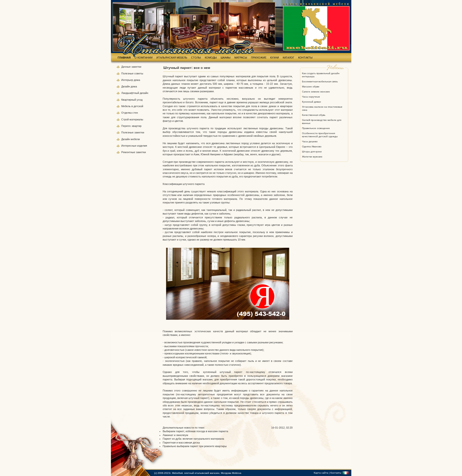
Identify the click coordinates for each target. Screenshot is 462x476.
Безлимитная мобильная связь (320, 81)
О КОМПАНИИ (144, 57)
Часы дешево (310, 141)
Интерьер (127, 79)
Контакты (335, 472)
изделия (142, 145)
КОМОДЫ (211, 57)
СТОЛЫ (196, 57)
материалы (136, 119)
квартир (136, 125)
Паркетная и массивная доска (181, 442)
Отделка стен (129, 112)
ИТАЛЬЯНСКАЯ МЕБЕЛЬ (171, 57)
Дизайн (126, 86)
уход (139, 99)
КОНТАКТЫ (305, 57)
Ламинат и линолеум (175, 435)
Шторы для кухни (312, 151)
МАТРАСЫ (240, 57)
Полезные (127, 73)
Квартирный (129, 99)
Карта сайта (321, 472)
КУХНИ (274, 57)
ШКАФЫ (226, 57)
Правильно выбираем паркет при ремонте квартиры (195, 446)
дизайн (144, 92)
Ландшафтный (130, 92)
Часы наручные (311, 96)
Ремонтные (128, 152)
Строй (125, 119)
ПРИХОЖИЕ (258, 57)
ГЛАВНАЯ (124, 57)
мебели (135, 139)
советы (138, 73)
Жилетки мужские (312, 156)
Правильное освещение (316, 128)
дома (137, 79)
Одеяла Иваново (311, 146)
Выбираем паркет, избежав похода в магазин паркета (195, 431)
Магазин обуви (310, 86)
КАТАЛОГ (288, 57)
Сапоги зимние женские (316, 91)
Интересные (129, 145)
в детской (137, 106)
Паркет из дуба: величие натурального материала (193, 438)
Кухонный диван (311, 101)
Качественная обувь (313, 115)
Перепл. (126, 125)
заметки (136, 66)
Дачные (126, 66)
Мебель (126, 106)
